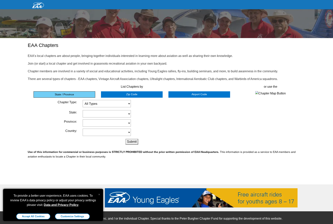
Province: (70, 121)
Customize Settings (72, 216)
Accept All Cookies (33, 216)
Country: (71, 130)
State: (73, 112)
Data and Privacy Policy (61, 205)
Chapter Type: (67, 102)
